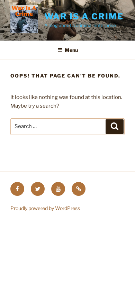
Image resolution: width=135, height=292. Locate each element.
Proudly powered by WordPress (45, 208)
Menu (71, 50)
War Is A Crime (84, 16)
